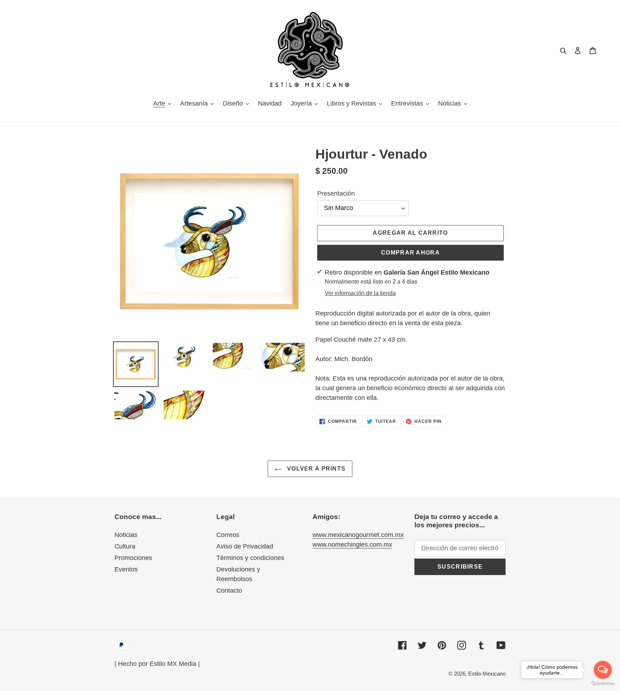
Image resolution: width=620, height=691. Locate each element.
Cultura (124, 546)
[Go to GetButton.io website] (602, 683)
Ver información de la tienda (360, 293)
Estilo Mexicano (487, 674)
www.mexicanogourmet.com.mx (358, 534)
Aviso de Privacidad (244, 546)
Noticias (125, 534)
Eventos (126, 569)
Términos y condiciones (250, 557)
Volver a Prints (315, 469)
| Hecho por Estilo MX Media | (157, 663)
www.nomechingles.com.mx (352, 544)
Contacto (229, 590)
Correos (227, 534)
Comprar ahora (410, 252)
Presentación (336, 193)
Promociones (133, 557)
